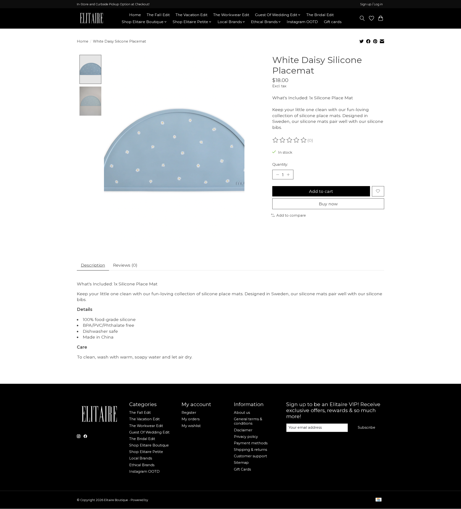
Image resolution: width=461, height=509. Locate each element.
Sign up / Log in (371, 4)
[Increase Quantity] (288, 174)
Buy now (328, 203)
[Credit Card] (379, 500)
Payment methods (250, 443)
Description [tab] (93, 265)
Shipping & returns (250, 449)
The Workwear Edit (231, 15)
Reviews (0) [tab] (125, 265)
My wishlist (191, 426)
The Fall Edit (158, 15)
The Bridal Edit (320, 15)
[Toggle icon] (362, 18)
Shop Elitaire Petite (146, 452)
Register (189, 412)
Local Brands (140, 458)
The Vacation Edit (191, 15)
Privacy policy (246, 436)
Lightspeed (157, 500)
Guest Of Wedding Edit (149, 432)
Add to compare (291, 215)
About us (242, 412)
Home (135, 15)
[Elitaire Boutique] (92, 18)
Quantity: (280, 164)
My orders (191, 419)
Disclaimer (243, 430)
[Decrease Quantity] (277, 174)
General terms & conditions (248, 421)
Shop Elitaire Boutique (149, 445)
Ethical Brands (141, 465)
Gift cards (332, 21)
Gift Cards (242, 469)
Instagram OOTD (302, 21)
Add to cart (321, 191)
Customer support (250, 456)
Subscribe (366, 427)
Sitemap (241, 462)
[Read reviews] (289, 140)
